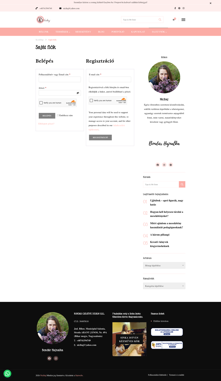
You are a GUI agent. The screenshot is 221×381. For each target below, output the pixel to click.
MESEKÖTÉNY (83, 31)
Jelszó (46, 87)
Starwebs (79, 375)
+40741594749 (46, 8)
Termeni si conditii (176, 374)
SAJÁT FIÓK (158, 31)
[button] (7, 373)
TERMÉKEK (62, 31)
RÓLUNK (43, 31)
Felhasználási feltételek (157, 374)
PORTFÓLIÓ (118, 31)
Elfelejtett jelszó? (46, 123)
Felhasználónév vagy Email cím (58, 74)
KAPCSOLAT (138, 31)
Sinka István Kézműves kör (129, 339)
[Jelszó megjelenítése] (77, 93)
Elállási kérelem (160, 320)
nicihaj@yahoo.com (71, 8)
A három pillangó (159, 234)
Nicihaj (43, 375)
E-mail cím (99, 74)
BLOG (101, 31)
